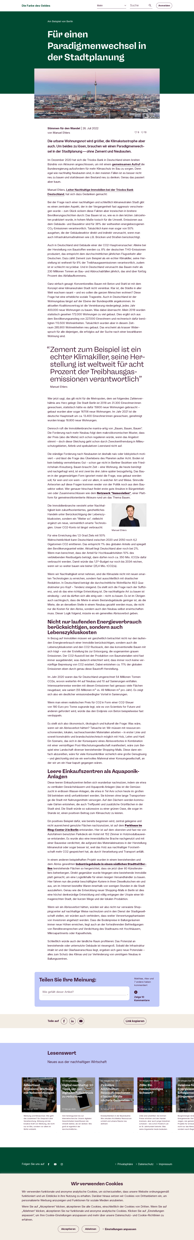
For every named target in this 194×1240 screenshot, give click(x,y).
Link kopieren (135, 1021)
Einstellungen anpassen (120, 1229)
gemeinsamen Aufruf (126, 164)
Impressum (165, 1164)
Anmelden (164, 5)
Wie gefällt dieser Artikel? (58, 991)
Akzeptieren (68, 1229)
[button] (190, 1106)
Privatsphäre (125, 1164)
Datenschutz (145, 1164)
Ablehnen (90, 1229)
